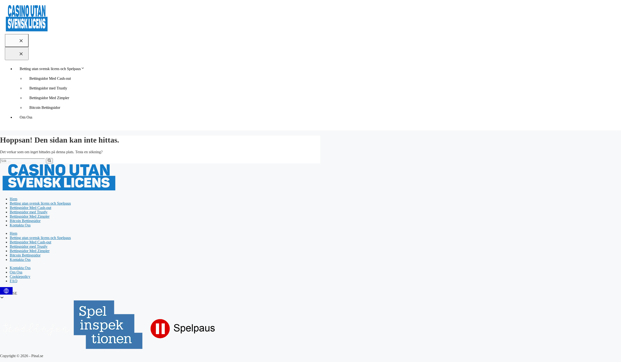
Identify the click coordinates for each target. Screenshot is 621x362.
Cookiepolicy (20, 276)
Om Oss (26, 117)
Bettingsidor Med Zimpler (49, 98)
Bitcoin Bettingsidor (44, 107)
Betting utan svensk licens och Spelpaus (50, 69)
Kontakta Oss (20, 225)
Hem (13, 199)
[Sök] (49, 160)
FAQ (13, 281)
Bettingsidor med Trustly (48, 88)
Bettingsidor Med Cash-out (50, 78)
